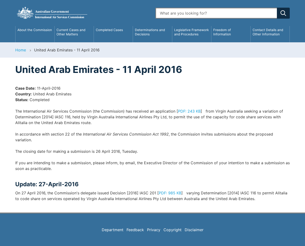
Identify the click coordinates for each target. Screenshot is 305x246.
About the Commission (34, 30)
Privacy (153, 229)
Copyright (172, 229)
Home (20, 50)
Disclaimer (194, 229)
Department (112, 229)
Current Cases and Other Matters (70, 32)
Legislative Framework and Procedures (191, 32)
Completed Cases (109, 30)
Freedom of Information (222, 32)
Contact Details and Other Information (268, 32)
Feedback (135, 229)
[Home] (82, 13)
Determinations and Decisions (150, 32)
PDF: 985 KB (170, 193)
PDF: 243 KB (189, 111)
